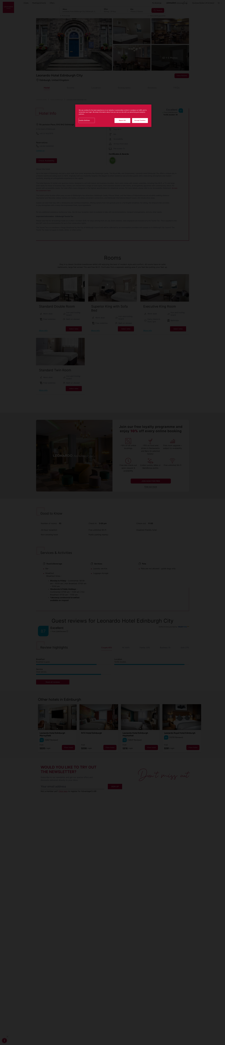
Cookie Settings (84, 120)
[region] (113, 116)
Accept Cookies (140, 120)
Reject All (122, 120)
